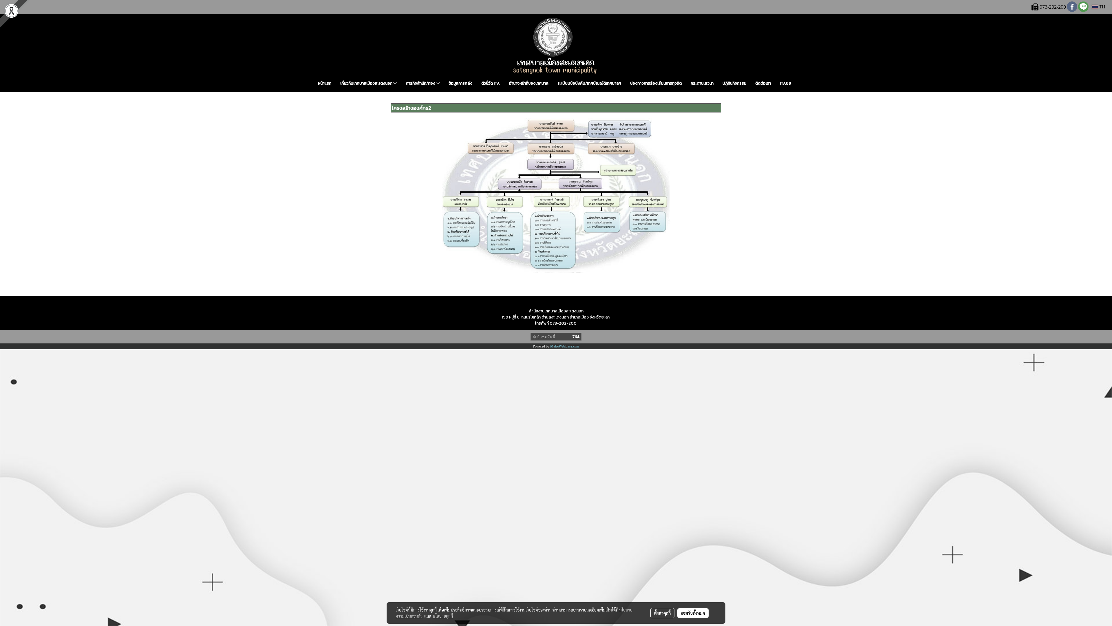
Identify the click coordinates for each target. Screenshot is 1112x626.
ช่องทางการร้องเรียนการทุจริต (656, 83)
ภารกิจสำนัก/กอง (421, 83)
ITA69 (785, 83)
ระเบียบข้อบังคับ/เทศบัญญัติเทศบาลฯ (589, 83)
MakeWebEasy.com (564, 346)
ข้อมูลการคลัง (460, 83)
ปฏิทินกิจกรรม (734, 83)
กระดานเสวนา (702, 83)
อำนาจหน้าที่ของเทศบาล (528, 83)
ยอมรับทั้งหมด (693, 613)
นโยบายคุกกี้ (443, 615)
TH (1101, 6)
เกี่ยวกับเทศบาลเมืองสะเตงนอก (366, 83)
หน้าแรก (324, 83)
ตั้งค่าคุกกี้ (662, 613)
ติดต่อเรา (763, 83)
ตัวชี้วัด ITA (490, 83)
